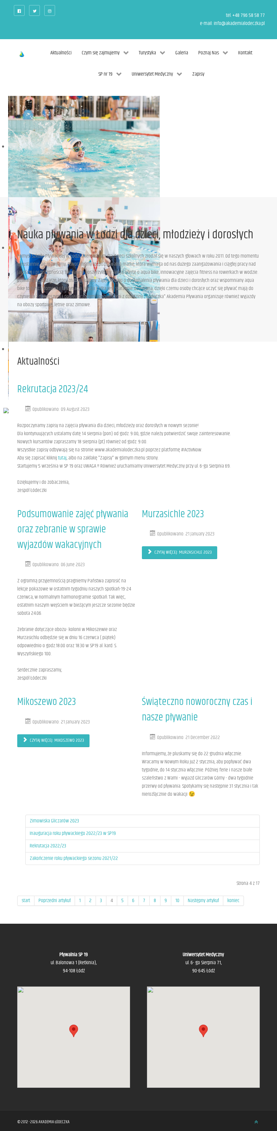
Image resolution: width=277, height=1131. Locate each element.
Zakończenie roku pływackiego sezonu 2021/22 (74, 858)
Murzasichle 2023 (173, 514)
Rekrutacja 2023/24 (52, 389)
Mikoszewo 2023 (46, 702)
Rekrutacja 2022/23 (48, 846)
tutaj (62, 458)
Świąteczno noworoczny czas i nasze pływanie (197, 710)
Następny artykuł (203, 900)
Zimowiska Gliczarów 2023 (54, 821)
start (26, 900)
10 (177, 900)
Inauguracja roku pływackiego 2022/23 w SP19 (73, 833)
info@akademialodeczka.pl (239, 23)
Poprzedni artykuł (55, 900)
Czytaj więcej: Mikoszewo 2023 (56, 740)
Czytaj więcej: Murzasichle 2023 (182, 552)
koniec (233, 900)
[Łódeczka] (21, 55)
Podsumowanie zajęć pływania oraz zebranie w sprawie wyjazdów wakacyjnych (72, 529)
